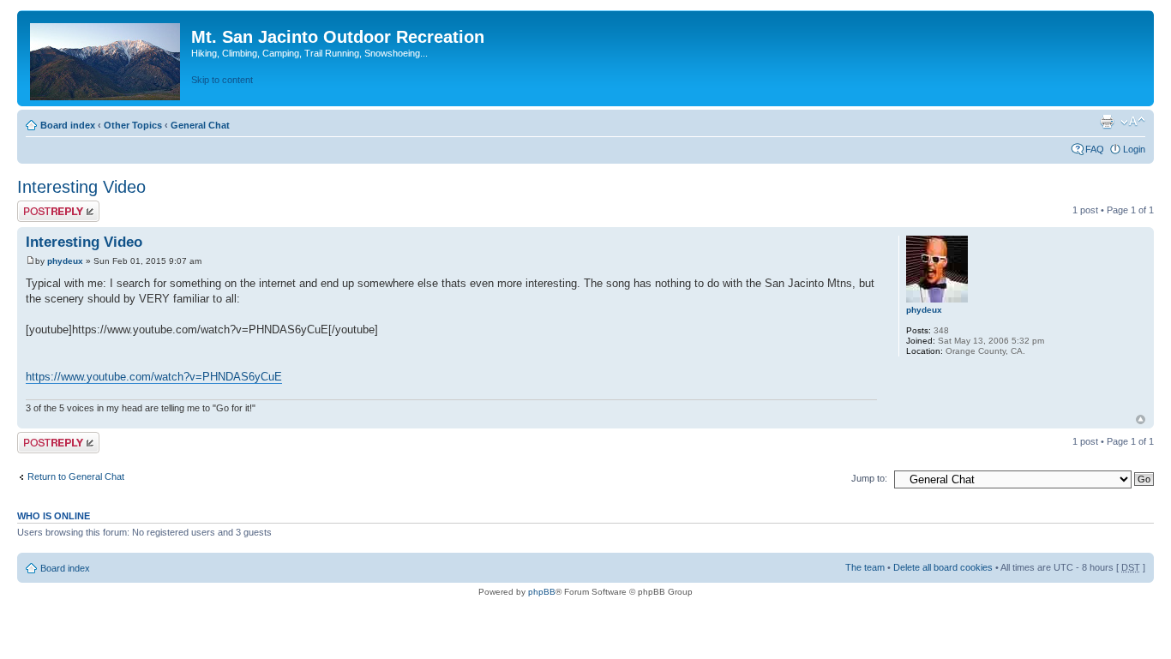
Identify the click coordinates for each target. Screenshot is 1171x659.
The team (865, 567)
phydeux (65, 261)
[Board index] (106, 58)
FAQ (1094, 149)
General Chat (200, 125)
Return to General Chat (75, 476)
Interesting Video (81, 186)
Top (1140, 419)
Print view (1106, 121)
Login (1134, 149)
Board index (67, 125)
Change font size (1132, 121)
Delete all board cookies (943, 567)
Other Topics (133, 125)
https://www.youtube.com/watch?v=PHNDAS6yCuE (154, 376)
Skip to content (222, 80)
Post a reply (42, 206)
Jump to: (869, 478)
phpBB (541, 591)
